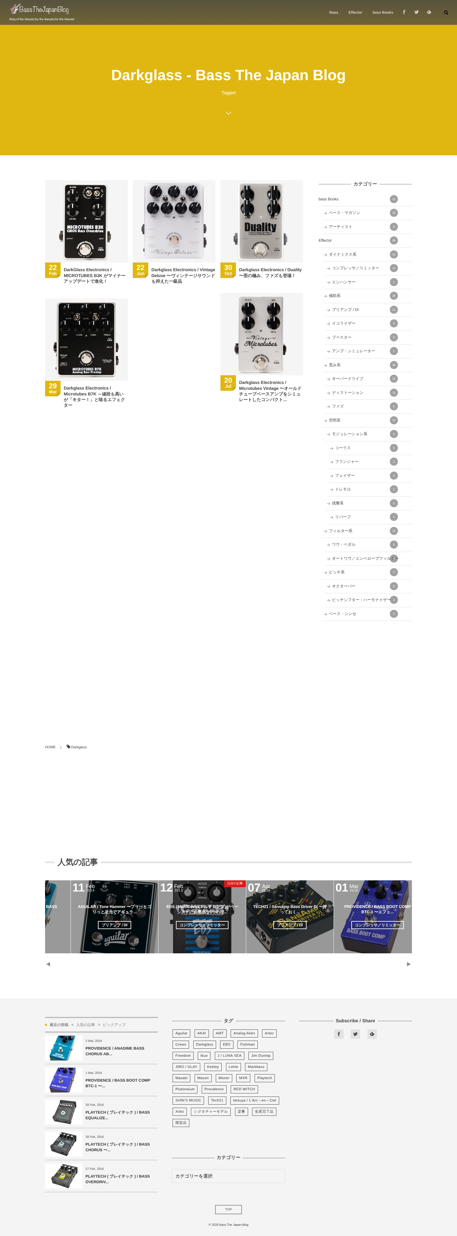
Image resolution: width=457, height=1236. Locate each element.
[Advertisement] (365, 672)
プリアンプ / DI (363, 310)
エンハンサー (363, 282)
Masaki (181, 1078)
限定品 (181, 1123)
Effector (357, 240)
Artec (269, 1033)
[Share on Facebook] (404, 12)
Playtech (264, 1078)
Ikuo (204, 1056)
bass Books (357, 199)
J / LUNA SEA (230, 1056)
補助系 (362, 296)
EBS (226, 1045)
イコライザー (363, 323)
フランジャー (365, 461)
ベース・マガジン (362, 213)
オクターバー (363, 586)
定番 (241, 1112)
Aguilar (181, 1033)
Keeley (213, 1067)
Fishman (247, 1045)
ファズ (363, 406)
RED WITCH (244, 1089)
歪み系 (362, 365)
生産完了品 (264, 1112)
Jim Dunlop (260, 1056)
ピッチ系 (362, 572)
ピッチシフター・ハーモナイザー (363, 600)
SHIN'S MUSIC (188, 1100)
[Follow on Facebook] (339, 1034)
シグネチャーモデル (211, 1112)
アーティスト (362, 227)
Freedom (183, 1056)
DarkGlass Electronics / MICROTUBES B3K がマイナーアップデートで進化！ (95, 275)
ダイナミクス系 (362, 254)
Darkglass (204, 1045)
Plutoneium (185, 1089)
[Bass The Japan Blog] (39, 9)
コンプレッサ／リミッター (363, 268)
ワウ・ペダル (363, 544)
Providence (214, 1089)
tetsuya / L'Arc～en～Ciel (254, 1100)
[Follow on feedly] (429, 12)
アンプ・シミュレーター (363, 351)
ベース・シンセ (362, 614)
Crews (180, 1045)
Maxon (203, 1078)
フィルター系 (362, 531)
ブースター (363, 337)
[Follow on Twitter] (416, 12)
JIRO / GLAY (186, 1067)
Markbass (256, 1067)
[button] (446, 12)
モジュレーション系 (363, 434)
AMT (220, 1033)
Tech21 (217, 1100)
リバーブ (365, 517)
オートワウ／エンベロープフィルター (365, 558)
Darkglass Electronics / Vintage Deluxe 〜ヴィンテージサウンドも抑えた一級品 (183, 275)
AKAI (201, 1033)
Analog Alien (244, 1033)
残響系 (363, 503)
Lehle (233, 1067)
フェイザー (365, 475)
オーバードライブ (363, 378)
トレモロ (365, 489)
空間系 (362, 420)
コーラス (365, 448)
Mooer (224, 1078)
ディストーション (363, 392)
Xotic (179, 1112)
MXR (243, 1078)
